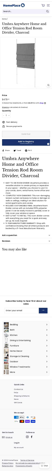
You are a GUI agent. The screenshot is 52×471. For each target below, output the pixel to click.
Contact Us (18, 389)
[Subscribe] (43, 310)
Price (4, 95)
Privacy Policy (7, 463)
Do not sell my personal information (30, 463)
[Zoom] (48, 85)
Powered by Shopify (24, 466)
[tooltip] (48, 144)
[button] (26, 142)
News (16, 399)
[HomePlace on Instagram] (27, 437)
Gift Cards (18, 402)
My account (19, 447)
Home (4, 19)
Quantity (6, 110)
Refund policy (7, 466)
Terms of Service (27, 460)
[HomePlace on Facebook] (31, 437)
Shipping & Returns (22, 396)
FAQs (16, 392)
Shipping (5, 107)
